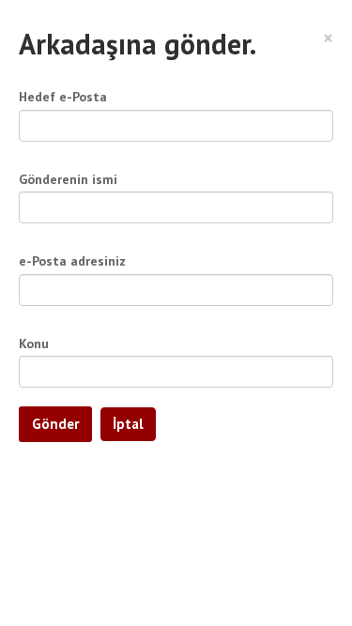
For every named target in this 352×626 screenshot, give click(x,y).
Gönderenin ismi (68, 179)
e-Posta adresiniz (72, 260)
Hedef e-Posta (63, 96)
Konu (34, 343)
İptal (128, 424)
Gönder (55, 424)
